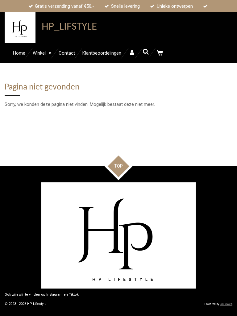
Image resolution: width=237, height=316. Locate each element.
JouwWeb (226, 304)
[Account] (132, 53)
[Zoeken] (146, 52)
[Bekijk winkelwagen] (160, 53)
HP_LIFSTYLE (69, 27)
